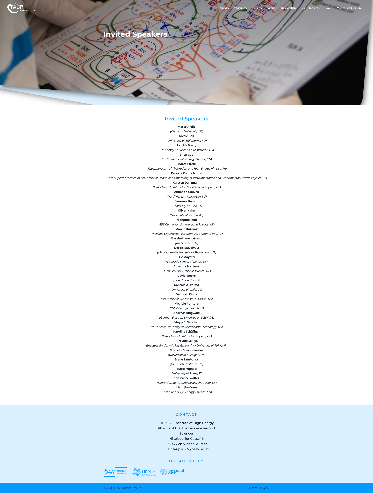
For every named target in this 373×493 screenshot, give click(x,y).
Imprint (253, 488)
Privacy (264, 488)
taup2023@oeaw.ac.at (191, 449)
